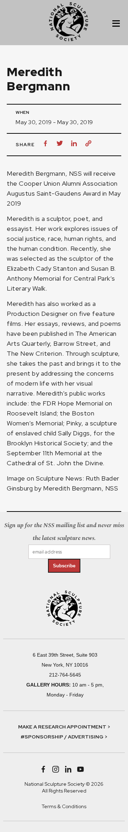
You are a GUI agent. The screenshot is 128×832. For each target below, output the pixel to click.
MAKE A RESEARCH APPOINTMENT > (64, 727)
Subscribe (64, 565)
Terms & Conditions (64, 806)
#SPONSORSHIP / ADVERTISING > (64, 736)
